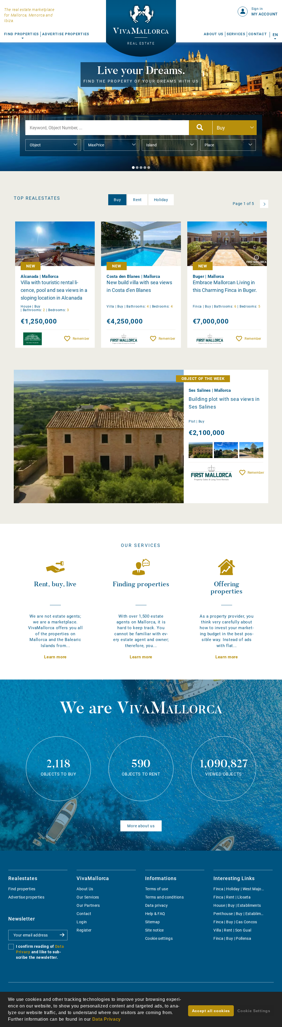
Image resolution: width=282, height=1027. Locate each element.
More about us (140, 826)
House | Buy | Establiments (237, 905)
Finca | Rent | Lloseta (232, 897)
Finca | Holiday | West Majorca (240, 889)
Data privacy (156, 905)
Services (236, 34)
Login (82, 922)
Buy (117, 200)
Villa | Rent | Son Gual (232, 930)
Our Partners (88, 905)
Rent (137, 200)
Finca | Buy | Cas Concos (235, 922)
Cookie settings (159, 938)
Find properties (21, 889)
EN (275, 34)
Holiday (161, 200)
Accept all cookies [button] (211, 1011)
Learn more (55, 656)
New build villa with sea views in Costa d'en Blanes (139, 286)
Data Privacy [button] (106, 1019)
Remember (81, 339)
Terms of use (156, 889)
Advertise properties (26, 897)
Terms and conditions (164, 897)
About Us (213, 34)
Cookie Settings (253, 1011)
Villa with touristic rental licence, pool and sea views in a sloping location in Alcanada (54, 290)
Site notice (154, 930)
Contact (257, 34)
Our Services (88, 897)
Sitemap (152, 922)
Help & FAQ (155, 913)
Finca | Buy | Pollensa (232, 938)
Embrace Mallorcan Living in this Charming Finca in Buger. (225, 286)
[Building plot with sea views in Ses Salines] (114, 436)
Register (84, 930)
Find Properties (21, 34)
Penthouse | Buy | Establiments (241, 913)
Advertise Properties (66, 34)
